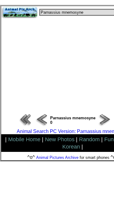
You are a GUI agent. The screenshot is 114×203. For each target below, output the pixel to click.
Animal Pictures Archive (57, 157)
